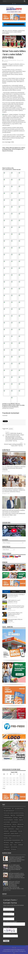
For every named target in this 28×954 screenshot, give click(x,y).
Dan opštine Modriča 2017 (9, 810)
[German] (11, 556)
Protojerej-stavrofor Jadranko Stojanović (12, 835)
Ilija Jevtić (21, 819)
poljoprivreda (6, 833)
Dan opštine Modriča (19, 808)
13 (14, 780)
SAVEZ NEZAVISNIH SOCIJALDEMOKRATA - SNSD (13, 840)
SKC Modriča (6, 842)
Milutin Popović (7, 826)
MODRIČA (14, 60)
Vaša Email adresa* (7, 912)
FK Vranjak (15, 817)
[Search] (24, 1)
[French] (9, 556)
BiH (13, 808)
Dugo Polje (12, 815)
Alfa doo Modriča (7, 808)
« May (3, 788)
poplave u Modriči (14, 833)
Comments (21, 591)
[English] (6, 556)
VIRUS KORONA (14, 847)
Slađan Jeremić (18, 842)
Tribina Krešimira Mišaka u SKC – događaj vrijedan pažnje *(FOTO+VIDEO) (15, 614)
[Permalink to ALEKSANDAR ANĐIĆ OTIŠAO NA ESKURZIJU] (4, 623)
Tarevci (15, 844)
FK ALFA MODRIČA (20, 815)
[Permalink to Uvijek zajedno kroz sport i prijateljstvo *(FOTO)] (4, 604)
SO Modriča (6, 844)
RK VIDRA (6, 838)
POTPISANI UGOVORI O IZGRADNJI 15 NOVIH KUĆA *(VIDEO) (16, 595)
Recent (14, 591)
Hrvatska (16, 819)
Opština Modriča (13, 831)
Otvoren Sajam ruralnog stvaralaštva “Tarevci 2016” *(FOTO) (13, 444)
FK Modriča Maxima (8, 817)
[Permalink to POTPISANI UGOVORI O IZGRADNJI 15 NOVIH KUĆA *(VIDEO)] (4, 598)
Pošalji (6, 940)
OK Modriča (6, 831)
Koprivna (14, 824)
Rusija (10, 838)
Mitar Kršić (14, 826)
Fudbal (20, 817)
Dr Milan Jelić (6, 815)
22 (20, 782)
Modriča (5, 828)
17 (4, 782)
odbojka (17, 828)
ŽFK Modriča (13, 849)
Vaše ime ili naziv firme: (8, 907)
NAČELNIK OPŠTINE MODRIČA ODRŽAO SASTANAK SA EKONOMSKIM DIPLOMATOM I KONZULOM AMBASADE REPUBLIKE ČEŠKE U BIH (13, 512)
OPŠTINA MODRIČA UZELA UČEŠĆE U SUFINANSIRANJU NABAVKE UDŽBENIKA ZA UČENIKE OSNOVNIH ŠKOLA (13, 490)
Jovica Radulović (14, 822)
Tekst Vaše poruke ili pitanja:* (10, 921)
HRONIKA (15, 30)
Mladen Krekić (20, 826)
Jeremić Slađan (7, 822)
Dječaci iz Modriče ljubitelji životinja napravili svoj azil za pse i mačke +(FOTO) (16, 607)
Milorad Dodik (20, 824)
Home (5, 30)
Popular (6, 591)
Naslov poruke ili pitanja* (9, 917)
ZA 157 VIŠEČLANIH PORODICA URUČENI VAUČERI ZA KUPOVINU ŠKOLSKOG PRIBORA (14, 468)
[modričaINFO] (14, 11)
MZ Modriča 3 (11, 828)
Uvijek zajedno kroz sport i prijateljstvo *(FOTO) (14, 601)
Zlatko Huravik (7, 849)
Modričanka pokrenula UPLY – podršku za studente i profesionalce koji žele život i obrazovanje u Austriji (17, 859)
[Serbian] (19, 556)
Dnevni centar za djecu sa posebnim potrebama (14, 813)
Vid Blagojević (6, 847)
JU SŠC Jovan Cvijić (7, 824)
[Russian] (17, 556)
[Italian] (14, 556)
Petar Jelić (20, 831)
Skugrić (11, 428)
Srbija (11, 844)
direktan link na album (8, 408)
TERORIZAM (20, 844)
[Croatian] (3, 556)
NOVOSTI (10, 30)
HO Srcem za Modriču (8, 819)
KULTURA (10, 60)
